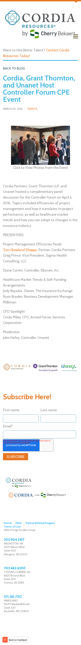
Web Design (11, 530)
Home (8, 523)
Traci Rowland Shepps (20, 250)
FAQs (19, 523)
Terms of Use (12, 526)
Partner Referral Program (40, 523)
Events (32, 109)
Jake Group (29, 530)
